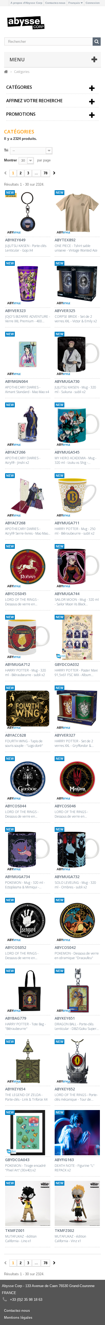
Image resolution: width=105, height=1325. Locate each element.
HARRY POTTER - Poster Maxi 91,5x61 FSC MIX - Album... (76, 672)
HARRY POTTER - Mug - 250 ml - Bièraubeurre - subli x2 (75, 531)
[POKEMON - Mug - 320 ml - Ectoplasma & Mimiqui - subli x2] (27, 850)
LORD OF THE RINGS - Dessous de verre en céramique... (21, 601)
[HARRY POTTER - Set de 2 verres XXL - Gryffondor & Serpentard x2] (77, 709)
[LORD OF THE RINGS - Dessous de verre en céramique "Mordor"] (77, 779)
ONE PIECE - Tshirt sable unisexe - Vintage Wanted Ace (76, 248)
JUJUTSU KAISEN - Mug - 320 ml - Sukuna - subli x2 (75, 389)
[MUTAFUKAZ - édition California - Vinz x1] (77, 1204)
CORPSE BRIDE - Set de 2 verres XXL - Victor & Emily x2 (76, 318)
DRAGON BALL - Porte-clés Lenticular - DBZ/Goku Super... (77, 1026)
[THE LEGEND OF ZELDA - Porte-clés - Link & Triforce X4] (27, 1062)
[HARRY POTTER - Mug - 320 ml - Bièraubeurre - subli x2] (27, 638)
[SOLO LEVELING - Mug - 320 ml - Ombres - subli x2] (77, 850)
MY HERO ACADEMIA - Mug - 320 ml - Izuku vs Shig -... (75, 460)
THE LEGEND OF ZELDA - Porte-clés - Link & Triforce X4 (26, 1097)
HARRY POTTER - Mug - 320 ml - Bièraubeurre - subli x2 (25, 672)
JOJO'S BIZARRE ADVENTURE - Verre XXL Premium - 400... (27, 318)
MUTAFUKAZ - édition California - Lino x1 (21, 1238)
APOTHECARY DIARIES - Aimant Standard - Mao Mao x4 (27, 389)
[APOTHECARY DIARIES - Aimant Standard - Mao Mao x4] (27, 355)
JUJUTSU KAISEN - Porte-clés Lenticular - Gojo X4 (25, 248)
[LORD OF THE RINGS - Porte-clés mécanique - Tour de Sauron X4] (77, 1062)
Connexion (93, 2)
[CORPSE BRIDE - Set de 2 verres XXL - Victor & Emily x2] (77, 284)
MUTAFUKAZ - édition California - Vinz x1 (70, 1238)
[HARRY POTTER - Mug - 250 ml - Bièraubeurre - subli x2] (77, 496)
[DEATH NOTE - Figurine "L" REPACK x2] (77, 1133)
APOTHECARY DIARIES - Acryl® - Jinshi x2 (22, 460)
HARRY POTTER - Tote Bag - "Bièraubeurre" (25, 1026)
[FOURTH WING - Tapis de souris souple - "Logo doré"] (27, 709)
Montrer (10, 160)
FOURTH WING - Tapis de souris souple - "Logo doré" (24, 743)
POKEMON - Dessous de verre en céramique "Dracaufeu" (77, 955)
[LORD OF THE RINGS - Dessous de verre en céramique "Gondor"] (27, 779)
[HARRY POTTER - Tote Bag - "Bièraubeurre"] (27, 992)
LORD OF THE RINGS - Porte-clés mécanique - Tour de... (76, 1097)
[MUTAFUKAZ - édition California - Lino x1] (27, 1204)
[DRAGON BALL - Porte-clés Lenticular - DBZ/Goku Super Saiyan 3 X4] (77, 992)
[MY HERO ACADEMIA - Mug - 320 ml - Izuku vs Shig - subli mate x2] (77, 425)
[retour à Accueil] (6, 71)
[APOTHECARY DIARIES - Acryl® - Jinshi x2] (27, 425)
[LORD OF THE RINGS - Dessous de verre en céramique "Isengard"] (27, 921)
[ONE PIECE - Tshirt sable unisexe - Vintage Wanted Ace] (77, 213)
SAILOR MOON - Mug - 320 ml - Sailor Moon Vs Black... (77, 601)
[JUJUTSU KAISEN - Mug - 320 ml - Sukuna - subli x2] (77, 355)
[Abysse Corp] (25, 22)
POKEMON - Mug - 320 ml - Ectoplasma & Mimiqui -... (25, 884)
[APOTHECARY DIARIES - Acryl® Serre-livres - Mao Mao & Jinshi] (27, 496)
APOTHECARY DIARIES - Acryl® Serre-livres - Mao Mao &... (26, 531)
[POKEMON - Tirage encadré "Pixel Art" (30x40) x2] (27, 1133)
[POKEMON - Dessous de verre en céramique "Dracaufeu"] (77, 921)
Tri (6, 150)
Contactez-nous (55, 2)
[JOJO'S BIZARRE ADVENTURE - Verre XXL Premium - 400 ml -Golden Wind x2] (27, 284)
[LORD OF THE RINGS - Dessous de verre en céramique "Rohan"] (27, 567)
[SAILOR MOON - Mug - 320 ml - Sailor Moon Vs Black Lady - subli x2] (77, 567)
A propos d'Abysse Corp (26, 2)
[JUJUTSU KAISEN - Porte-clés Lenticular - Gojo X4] (27, 213)
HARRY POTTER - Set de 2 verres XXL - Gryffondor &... (74, 743)
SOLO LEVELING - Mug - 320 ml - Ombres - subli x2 (75, 884)
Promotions (21, 114)
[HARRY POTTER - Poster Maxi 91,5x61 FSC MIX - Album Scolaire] (77, 638)
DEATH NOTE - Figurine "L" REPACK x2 (74, 1167)
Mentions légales (18, 1318)
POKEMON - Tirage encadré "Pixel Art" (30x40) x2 (25, 1167)
